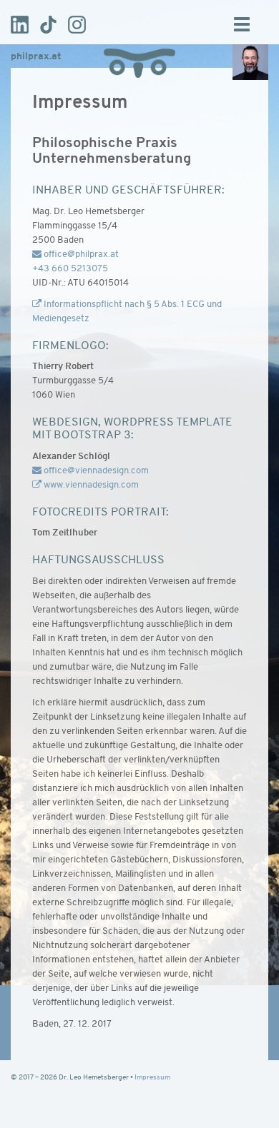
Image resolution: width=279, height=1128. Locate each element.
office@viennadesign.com (95, 470)
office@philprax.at (80, 254)
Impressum (152, 1077)
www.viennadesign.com (90, 485)
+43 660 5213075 (70, 268)
